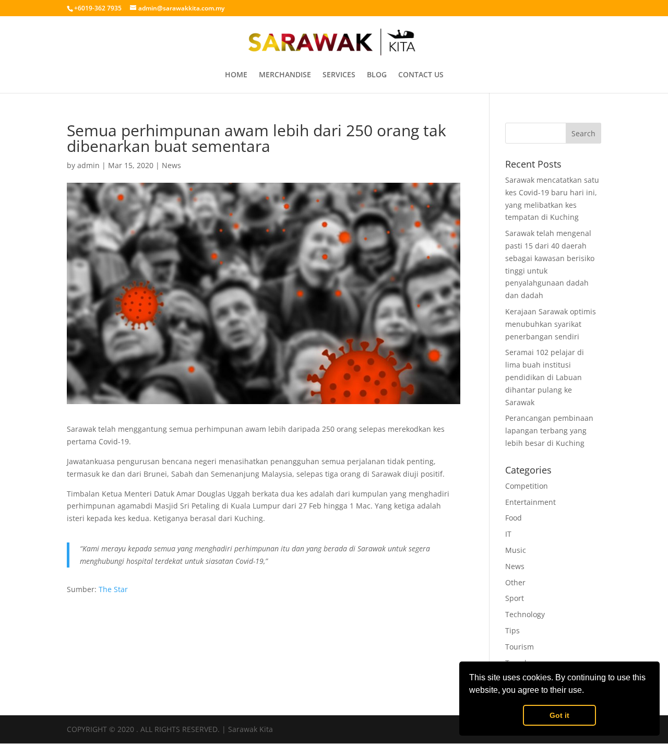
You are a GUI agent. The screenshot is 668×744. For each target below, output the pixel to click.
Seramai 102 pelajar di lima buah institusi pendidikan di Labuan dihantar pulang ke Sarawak (544, 377)
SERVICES (339, 75)
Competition (526, 486)
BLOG (377, 75)
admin (88, 165)
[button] (587, 691)
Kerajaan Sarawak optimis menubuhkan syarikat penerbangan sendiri (550, 323)
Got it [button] (559, 715)
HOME (236, 75)
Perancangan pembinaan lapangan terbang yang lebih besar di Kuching (549, 430)
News (171, 165)
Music (515, 550)
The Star (113, 589)
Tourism (519, 647)
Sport (514, 598)
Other (515, 582)
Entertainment (530, 502)
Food (513, 518)
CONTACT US (421, 75)
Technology (525, 614)
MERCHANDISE (285, 75)
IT (508, 534)
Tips (512, 630)
